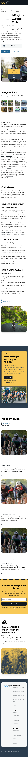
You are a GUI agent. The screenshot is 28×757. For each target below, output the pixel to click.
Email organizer (10, 382)
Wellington (15, 723)
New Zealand (16, 730)
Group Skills (9, 156)
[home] (5, 2)
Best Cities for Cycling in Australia (18, 692)
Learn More (16, 51)
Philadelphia (16, 715)
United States (16, 733)
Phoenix (15, 712)
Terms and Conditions (14, 608)
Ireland (14, 738)
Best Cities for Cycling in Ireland (18, 696)
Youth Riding (9, 176)
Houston (15, 718)
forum (9, 168)
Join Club (5, 51)
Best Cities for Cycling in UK (18, 688)
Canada (15, 741)
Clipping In (19, 166)
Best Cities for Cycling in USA (18, 700)
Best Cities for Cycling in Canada (18, 704)
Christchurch (16, 720)
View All (5, 423)
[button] (25, 2)
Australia (15, 743)
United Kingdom (17, 735)
